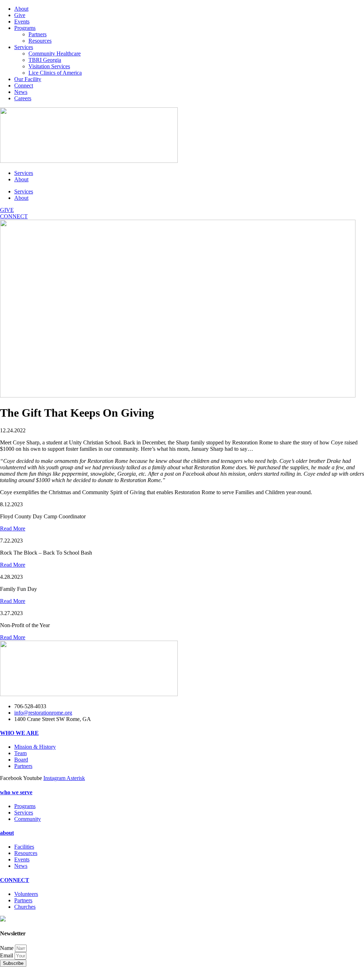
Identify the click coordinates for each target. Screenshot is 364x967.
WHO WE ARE (19, 733)
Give (19, 15)
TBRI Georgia (44, 60)
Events (22, 21)
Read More (12, 528)
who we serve (16, 792)
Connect (23, 85)
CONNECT (14, 880)
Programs (25, 28)
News (20, 92)
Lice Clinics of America (55, 73)
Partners (37, 34)
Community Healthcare (54, 53)
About (21, 9)
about (7, 833)
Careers (22, 98)
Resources (40, 41)
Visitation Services (49, 66)
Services (23, 47)
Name (7, 948)
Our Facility (27, 79)
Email (7, 955)
